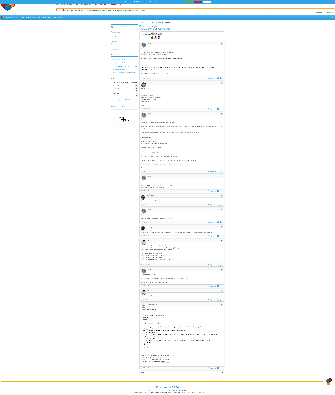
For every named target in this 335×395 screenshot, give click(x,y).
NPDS (135, 66)
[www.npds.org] (328, 381)
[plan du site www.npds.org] (166, 387)
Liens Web (114, 39)
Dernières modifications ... (121, 27)
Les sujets (114, 36)
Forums (39, 17)
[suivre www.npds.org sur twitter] (157, 387)
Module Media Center (119, 60)
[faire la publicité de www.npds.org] (161, 387)
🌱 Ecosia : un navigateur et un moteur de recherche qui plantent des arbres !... (125, 72)
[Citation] (218, 78)
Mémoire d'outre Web (119, 106)
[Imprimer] (221, 78)
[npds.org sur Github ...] (174, 387)
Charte (151, 391)
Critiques (113, 44)
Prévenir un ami (116, 47)
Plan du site (114, 49)
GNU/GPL (175, 391)
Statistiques (126, 99)
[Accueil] (2, 17)
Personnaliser (206, 2)
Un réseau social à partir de (121, 66)
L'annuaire (114, 41)
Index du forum (145, 22)
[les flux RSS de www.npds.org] (170, 387)
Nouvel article (47, 17)
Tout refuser (198, 2)
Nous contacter (158, 391)
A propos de (10, 17)
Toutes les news (19, 17)
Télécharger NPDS (30, 17)
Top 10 (121, 99)
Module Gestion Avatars (120, 69)
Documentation (57, 17)
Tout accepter (189, 2)
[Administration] (177, 387)
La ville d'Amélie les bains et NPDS (123, 63)
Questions (157, 22)
